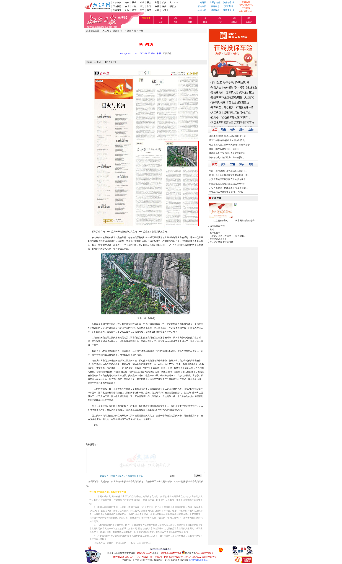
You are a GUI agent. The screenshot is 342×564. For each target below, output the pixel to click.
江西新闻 (117, 2)
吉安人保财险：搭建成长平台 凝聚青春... (228, 188)
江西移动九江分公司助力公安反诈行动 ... (228, 153)
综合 (142, 6)
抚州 (223, 164)
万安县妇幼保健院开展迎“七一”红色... (227, 192)
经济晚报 (215, 10)
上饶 (250, 129)
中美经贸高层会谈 (218, 239)
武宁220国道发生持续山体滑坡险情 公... (228, 140)
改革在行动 (215, 232)
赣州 (232, 129)
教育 (134, 10)
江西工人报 (228, 10)
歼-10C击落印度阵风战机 (221, 242)
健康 (157, 10)
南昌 (164, 6)
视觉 (149, 2)
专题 (157, 2)
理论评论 (117, 10)
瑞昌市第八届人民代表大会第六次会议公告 (229, 144)
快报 (127, 6)
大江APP (174, 2)
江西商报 (228, 6)
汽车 (149, 6)
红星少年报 (215, 2)
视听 (134, 2)
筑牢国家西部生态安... (245, 220)
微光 (212, 229)
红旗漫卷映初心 (220, 220)
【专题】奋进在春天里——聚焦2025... (227, 236)
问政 (127, 2)
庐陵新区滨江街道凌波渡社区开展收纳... (228, 183)
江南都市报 (228, 2)
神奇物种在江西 (217, 226)
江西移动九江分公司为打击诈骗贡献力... (228, 157)
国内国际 (117, 6)
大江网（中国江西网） (113, 30)
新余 (241, 129)
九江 (214, 129)
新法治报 (202, 6)
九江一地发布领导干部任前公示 (224, 149)
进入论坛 (110, 62)
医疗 (142, 10)
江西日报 (202, 2)
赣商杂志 (215, 6)
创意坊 (173, 6)
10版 (141, 30)
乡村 (157, 6)
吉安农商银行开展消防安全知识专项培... (228, 179)
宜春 (232, 164)
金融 (134, 6)
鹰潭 (250, 164)
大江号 (165, 10)
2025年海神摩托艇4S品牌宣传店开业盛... (228, 136)
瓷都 (223, 129)
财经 (142, 2)
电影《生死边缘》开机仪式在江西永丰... (228, 171)
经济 (149, 10)
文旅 (127, 10)
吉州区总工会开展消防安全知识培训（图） (229, 175)
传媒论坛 (202, 10)
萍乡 (241, 164)
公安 (164, 2)
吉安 (214, 164)
